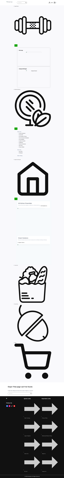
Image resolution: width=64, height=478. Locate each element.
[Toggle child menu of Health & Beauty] (15, 129)
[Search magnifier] (26, 2)
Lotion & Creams (22, 140)
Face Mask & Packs (23, 136)
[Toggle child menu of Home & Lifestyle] (15, 199)
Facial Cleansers (22, 133)
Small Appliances (44, 205)
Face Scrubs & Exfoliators (24, 137)
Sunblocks (21, 142)
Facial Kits (21, 134)
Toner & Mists (21, 147)
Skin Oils (20, 145)
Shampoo (21, 152)
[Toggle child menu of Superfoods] (15, 45)
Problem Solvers (21, 242)
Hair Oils (20, 151)
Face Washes (21, 139)
